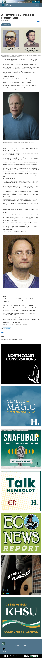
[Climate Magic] (21, 406)
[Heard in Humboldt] (21, 575)
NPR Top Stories (7, 328)
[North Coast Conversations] (21, 364)
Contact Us (17, 645)
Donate (37, 1)
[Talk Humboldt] (21, 491)
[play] (3, 5)
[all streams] (40, 5)
